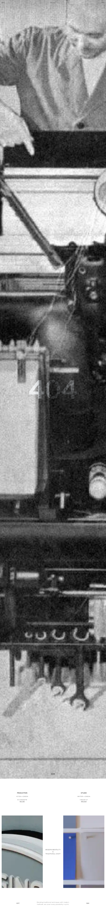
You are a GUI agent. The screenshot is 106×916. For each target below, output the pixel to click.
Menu (53, 3)
